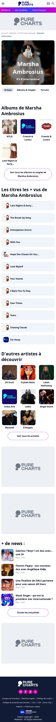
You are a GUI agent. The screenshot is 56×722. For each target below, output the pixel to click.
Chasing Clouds (18, 327)
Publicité (19, 706)
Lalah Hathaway (46, 384)
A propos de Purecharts (11, 698)
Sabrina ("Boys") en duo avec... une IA (34, 552)
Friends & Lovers (28, 138)
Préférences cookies (32, 706)
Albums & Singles (26, 89)
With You (15, 242)
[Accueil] (25, 4)
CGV (39, 702)
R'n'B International (28, 79)
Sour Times (16, 303)
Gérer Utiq (47, 702)
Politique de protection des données (16, 702)
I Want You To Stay (20, 290)
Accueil (4, 33)
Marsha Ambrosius (28, 67)
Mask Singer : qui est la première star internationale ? (34, 597)
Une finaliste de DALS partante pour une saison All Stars (34, 582)
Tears (13, 315)
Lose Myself (16, 266)
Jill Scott (9, 382)
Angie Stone (46, 406)
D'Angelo (28, 427)
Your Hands (16, 278)
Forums (45, 89)
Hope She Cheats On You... (24, 254)
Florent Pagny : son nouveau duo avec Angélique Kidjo (33, 567)
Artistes (13, 33)
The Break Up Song (20, 217)
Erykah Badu (28, 382)
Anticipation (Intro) (21, 229)
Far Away (15, 339)
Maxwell (9, 427)
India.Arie (9, 406)
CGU (33, 702)
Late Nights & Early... (21, 205)
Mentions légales (28, 698)
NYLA (10, 136)
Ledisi (28, 406)
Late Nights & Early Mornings (9, 164)
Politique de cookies (44, 698)
